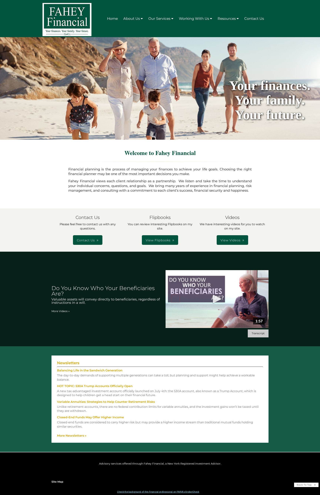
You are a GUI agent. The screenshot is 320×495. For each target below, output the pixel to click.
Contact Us (254, 18)
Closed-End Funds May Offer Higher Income (90, 417)
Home (112, 18)
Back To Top (304, 484)
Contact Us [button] (86, 240)
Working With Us (194, 18)
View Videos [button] (231, 240)
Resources (227, 18)
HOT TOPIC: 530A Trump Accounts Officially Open (95, 386)
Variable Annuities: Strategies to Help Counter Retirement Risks (106, 402)
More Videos (60, 311)
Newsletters (68, 363)
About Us (131, 18)
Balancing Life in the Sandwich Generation (89, 370)
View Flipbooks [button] (158, 240)
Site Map (57, 481)
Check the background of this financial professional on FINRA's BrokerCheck (158, 492)
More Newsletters (71, 435)
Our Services (159, 18)
